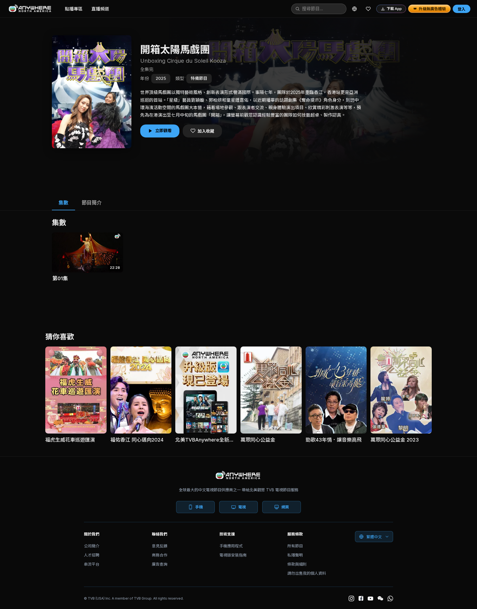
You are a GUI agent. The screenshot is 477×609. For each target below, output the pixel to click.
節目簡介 (92, 203)
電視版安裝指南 (233, 555)
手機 (199, 507)
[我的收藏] (368, 9)
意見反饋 (159, 546)
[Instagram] (351, 598)
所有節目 (295, 546)
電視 (242, 507)
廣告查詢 (159, 564)
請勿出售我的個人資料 (306, 573)
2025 (161, 78)
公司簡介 (91, 546)
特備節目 (199, 78)
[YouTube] (370, 598)
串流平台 (91, 564)
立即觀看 (163, 130)
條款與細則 (297, 564)
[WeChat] (380, 598)
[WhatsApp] (390, 598)
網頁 (285, 507)
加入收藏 (206, 131)
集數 (63, 203)
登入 (461, 9)
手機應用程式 (231, 546)
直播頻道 (100, 9)
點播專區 (74, 9)
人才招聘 (91, 555)
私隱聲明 (295, 555)
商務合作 (159, 555)
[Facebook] (361, 598)
